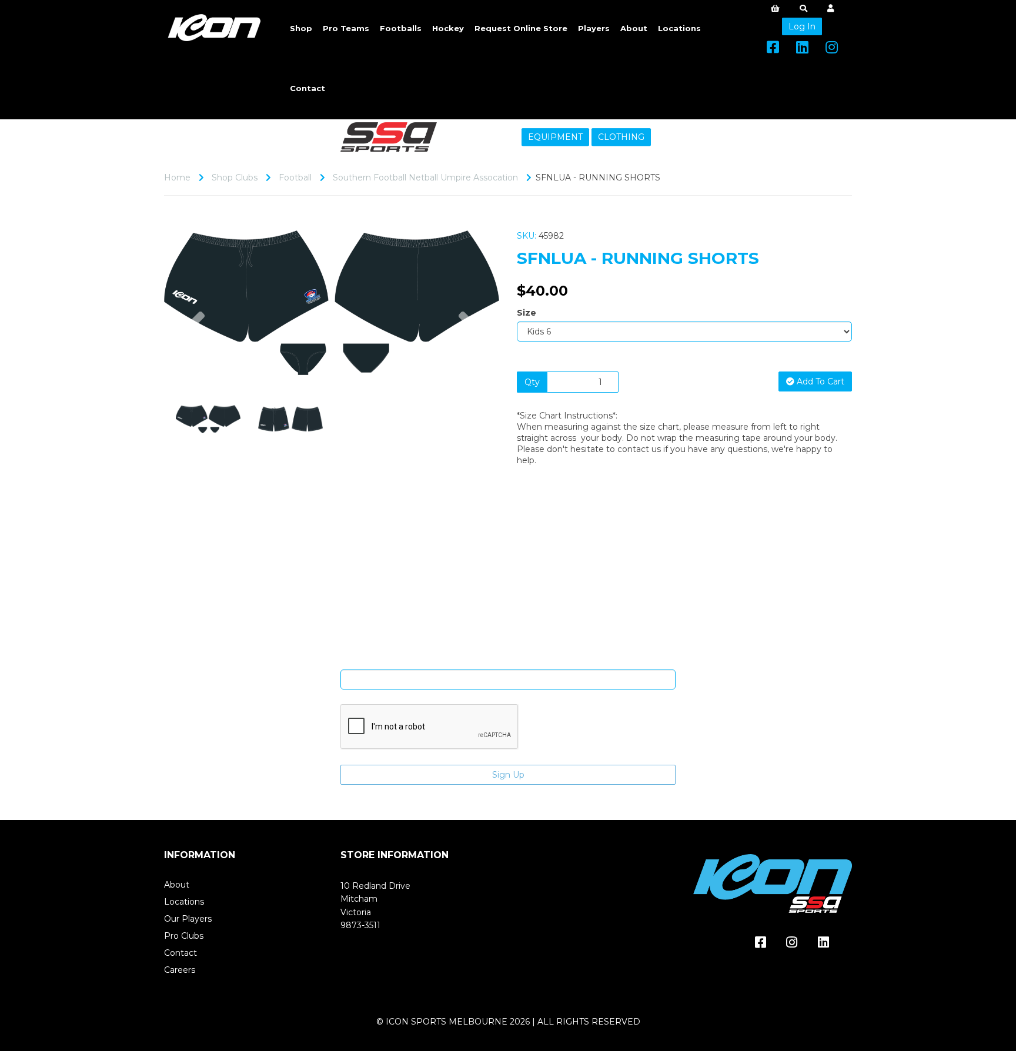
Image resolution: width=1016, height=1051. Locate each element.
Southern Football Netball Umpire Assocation (425, 177)
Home (177, 177)
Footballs (401, 28)
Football (295, 177)
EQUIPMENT (555, 137)
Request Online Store (520, 28)
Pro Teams (346, 28)
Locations (679, 28)
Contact (307, 88)
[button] (195, 339)
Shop (301, 28)
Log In (802, 26)
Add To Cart (819, 381)
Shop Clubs (235, 177)
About (633, 28)
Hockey (448, 28)
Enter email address (508, 660)
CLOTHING (621, 137)
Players (594, 28)
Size (526, 312)
